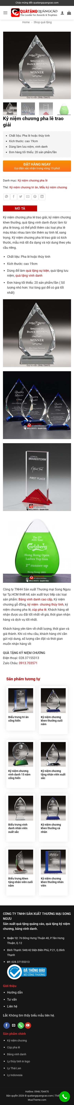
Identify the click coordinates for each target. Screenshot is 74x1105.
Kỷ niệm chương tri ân (23, 187)
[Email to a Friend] (28, 197)
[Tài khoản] (62, 12)
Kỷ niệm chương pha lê (33, 180)
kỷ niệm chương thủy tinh (45, 604)
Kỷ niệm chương (17, 1040)
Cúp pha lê (13, 1047)
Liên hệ (12, 1006)
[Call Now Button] (64, 1096)
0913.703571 (28, 663)
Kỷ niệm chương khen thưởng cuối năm (52, 720)
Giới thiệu (9, 986)
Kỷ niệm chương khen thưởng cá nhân (51, 828)
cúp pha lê (39, 609)
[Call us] (21, 1025)
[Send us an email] (13, 1025)
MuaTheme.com (37, 1099)
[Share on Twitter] (21, 197)
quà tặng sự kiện (37, 271)
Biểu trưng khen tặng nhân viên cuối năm (20, 882)
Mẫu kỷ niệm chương (53, 187)
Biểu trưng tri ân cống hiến (18, 718)
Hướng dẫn (15, 992)
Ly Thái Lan (14, 1068)
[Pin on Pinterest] (35, 197)
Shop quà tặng (43, 22)
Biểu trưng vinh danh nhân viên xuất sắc (17, 828)
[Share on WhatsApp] (6, 197)
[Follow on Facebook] (6, 1025)
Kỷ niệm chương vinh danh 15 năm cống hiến (19, 774)
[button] (5, 12)
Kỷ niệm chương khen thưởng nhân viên (52, 882)
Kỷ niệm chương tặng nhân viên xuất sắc (53, 774)
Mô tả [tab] (20, 208)
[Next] (66, 65)
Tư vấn (12, 999)
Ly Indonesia (14, 1075)
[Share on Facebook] (13, 197)
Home (26, 22)
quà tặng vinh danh (28, 275)
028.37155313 (20, 962)
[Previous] (7, 65)
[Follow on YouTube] (28, 1025)
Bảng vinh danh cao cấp (35, 599)
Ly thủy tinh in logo (18, 1061)
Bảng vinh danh (16, 1054)
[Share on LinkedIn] (42, 197)
